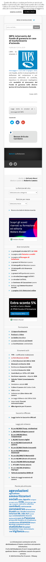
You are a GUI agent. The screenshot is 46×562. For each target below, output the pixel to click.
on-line (15, 390)
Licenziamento (19, 515)
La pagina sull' (20, 258)
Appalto (26, 499)
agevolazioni (18, 490)
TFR (10, 531)
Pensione (29, 518)
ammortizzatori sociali (20, 497)
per (22, 373)
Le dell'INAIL (18, 279)
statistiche (15, 526)
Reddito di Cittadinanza (27, 520)
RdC (16, 520)
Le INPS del (24, 251)
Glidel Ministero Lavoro (23, 265)
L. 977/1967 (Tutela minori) (21, 465)
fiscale (23, 511)
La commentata (22, 344)
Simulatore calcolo (19, 384)
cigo (34, 502)
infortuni (13, 513)
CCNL (21, 501)
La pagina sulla (23, 254)
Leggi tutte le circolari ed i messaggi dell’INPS (23, 110)
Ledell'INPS (22, 276)
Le (23, 361)
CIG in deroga (29, 502)
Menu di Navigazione (24, 20)
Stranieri (26, 527)
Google (11, 164)
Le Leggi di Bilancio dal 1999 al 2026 (23, 398)
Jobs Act (25, 513)
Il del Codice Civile (23, 387)
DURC (18, 512)
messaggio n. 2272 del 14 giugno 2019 (23, 70)
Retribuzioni (21, 367)
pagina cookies (16, 12)
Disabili (12, 511)
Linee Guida (18, 402)
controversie (26, 506)
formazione (30, 512)
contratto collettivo (26, 504)
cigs (10, 504)
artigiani (33, 500)
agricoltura (14, 493)
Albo (21, 406)
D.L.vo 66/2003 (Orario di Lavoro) (23, 459)
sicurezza (25, 522)
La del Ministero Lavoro (22, 262)
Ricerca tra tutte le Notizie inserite (23, 210)
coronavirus (17, 509)
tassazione (13, 529)
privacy (12, 520)
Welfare (26, 532)
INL (19, 513)
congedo (15, 504)
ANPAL (20, 500)
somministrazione (23, 524)
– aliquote (24, 376)
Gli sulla (21, 269)
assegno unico (13, 502)
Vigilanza (18, 531)
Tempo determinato (26, 529)
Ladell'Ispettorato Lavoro (23, 273)
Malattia (29, 516)
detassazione (30, 509)
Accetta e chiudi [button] (30, 12)
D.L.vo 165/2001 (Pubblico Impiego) (20, 469)
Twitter (15, 164)
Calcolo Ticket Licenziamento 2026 (22, 380)
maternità (13, 518)
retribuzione (14, 522)
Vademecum (21, 394)
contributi (14, 506)
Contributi (20, 370)
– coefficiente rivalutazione (22, 355)
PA (23, 518)
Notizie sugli (22, 286)
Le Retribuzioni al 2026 (20, 358)
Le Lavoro (24, 282)
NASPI (19, 518)
